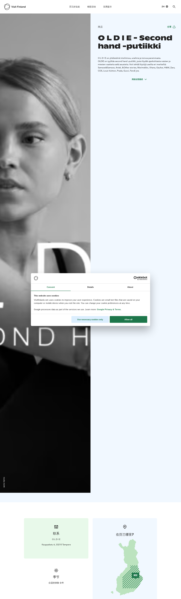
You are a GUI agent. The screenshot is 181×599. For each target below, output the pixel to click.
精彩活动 (91, 6)
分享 (169, 27)
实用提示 (107, 6)
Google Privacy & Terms (109, 309)
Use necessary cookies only (90, 319)
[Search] (174, 6)
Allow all (128, 319)
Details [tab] (90, 287)
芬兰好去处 (74, 6)
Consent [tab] (51, 287)
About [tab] (130, 287)
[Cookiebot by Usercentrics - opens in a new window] (135, 278)
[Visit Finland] (15, 7)
